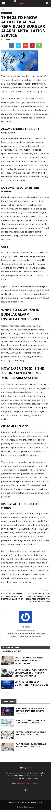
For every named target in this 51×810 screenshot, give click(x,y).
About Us (25, 803)
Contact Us (14, 803)
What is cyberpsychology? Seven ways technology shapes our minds (31, 672)
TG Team (6, 39)
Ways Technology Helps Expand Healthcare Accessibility (29, 660)
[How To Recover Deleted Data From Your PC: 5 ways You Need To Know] (7, 723)
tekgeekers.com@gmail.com (29, 783)
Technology (6, 13)
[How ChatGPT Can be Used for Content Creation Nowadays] (7, 711)
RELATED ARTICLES (11, 647)
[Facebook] (25, 790)
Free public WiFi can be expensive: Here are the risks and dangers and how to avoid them (38, 597)
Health (4, 664)
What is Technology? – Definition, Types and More (31, 683)
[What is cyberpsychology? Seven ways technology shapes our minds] (7, 672)
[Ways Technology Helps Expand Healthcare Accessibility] (7, 660)
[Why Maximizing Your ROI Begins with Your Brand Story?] (7, 735)
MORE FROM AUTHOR (12, 651)
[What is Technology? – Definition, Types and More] (7, 684)
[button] (47, 3)
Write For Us (36, 803)
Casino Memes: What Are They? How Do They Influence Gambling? (13, 596)
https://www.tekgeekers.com (25, 630)
